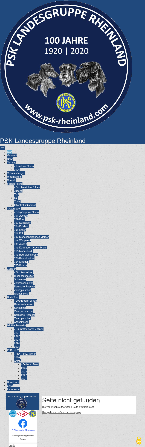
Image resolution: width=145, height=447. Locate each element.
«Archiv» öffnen (30, 364)
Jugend (18, 191)
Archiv (17, 361)
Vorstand (12, 155)
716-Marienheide (23, 251)
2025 (17, 346)
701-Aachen (21, 215)
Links (10, 385)
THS (16, 194)
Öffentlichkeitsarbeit (25, 205)
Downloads (13, 382)
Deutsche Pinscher (24, 286)
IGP (16, 198)
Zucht (17, 201)
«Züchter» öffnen (23, 272)
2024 (17, 343)
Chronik (11, 180)
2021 (17, 332)
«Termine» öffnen (24, 166)
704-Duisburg (21, 226)
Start (9, 152)
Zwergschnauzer (23, 283)
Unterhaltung (14, 176)
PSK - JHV (13, 350)
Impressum (13, 389)
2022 (17, 336)
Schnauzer (20, 279)
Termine (11, 162)
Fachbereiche (14, 183)
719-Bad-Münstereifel (26, 254)
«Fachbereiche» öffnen (27, 187)
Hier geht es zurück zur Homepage (61, 412)
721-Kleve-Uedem (24, 258)
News (10, 159)
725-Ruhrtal (20, 265)
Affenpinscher (21, 293)
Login (12, 445)
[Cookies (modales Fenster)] (139, 441)
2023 (17, 339)
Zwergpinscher (22, 290)
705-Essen (20, 229)
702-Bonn (19, 219)
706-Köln (19, 233)
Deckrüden (13, 297)
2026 (17, 169)
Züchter (11, 268)
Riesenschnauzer (24, 276)
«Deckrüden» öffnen (25, 300)
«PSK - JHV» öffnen (25, 353)
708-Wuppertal (22, 240)
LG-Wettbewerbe (16, 325)
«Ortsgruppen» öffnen (26, 212)
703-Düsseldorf (22, 222)
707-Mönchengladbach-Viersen (31, 237)
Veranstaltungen (16, 173)
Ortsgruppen (14, 208)
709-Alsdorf (20, 244)
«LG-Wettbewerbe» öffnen (29, 329)
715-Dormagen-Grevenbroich (30, 247)
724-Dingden (21, 261)
